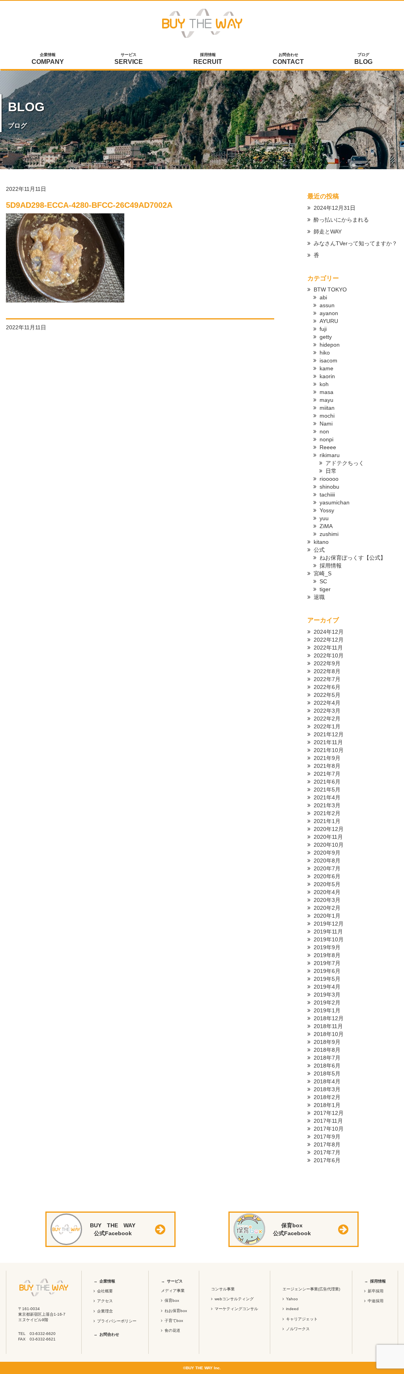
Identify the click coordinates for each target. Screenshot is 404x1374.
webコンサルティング (234, 1299)
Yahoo (292, 1299)
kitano (321, 542)
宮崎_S (322, 573)
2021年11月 (328, 742)
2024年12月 (329, 632)
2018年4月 (327, 1081)
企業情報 (48, 58)
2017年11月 (328, 1121)
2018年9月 (327, 1042)
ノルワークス (298, 1329)
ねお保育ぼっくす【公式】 (353, 557)
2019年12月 (329, 923)
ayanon (329, 313)
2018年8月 (327, 1050)
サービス (128, 58)
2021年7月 (327, 774)
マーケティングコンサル (236, 1309)
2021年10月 (329, 750)
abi (323, 297)
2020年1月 (327, 916)
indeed (292, 1309)
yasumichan (335, 502)
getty (326, 337)
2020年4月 (327, 892)
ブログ (363, 58)
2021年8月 (327, 766)
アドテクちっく (344, 463)
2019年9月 (327, 947)
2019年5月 (327, 979)
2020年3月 (327, 900)
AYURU (329, 321)
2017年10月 (329, 1129)
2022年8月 (327, 671)
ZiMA (326, 526)
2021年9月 (327, 758)
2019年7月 (327, 963)
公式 (319, 550)
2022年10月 (329, 655)
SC (323, 581)
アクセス (105, 1301)
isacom (328, 360)
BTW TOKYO (330, 289)
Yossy (327, 510)
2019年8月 (327, 955)
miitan (327, 408)
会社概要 (105, 1291)
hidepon (330, 345)
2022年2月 (327, 718)
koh (324, 384)
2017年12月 (329, 1113)
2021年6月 (327, 781)
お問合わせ (288, 58)
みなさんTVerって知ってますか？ (355, 243)
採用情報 (207, 58)
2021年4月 (327, 797)
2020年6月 (327, 876)
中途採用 (375, 1301)
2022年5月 (327, 695)
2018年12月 (329, 1018)
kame (326, 368)
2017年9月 (327, 1136)
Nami (326, 423)
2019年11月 (328, 931)
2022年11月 (328, 647)
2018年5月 (327, 1073)
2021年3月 (327, 805)
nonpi (326, 439)
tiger (325, 589)
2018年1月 (327, 1105)
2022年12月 (329, 640)
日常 (331, 471)
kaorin (327, 376)
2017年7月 (327, 1152)
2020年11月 (328, 837)
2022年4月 (327, 703)
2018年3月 (327, 1089)
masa (326, 392)
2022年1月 (327, 726)
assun (327, 305)
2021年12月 (329, 734)
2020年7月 (327, 868)
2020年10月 (329, 845)
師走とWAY (328, 231)
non (324, 431)
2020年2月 (327, 908)
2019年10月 (329, 939)
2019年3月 (327, 994)
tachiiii (327, 494)
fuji (323, 329)
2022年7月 (327, 679)
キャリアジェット (302, 1319)
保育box (172, 1300)
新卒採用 (375, 1291)
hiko (325, 352)
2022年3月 (327, 711)
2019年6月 (327, 971)
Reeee (328, 447)
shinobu (329, 487)
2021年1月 (327, 821)
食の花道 (172, 1330)
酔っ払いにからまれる (341, 220)
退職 (319, 597)
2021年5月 (327, 789)
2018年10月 (329, 1034)
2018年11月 (328, 1026)
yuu (324, 518)
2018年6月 (327, 1065)
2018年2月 (327, 1097)
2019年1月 (327, 1010)
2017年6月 (327, 1160)
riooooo (329, 479)
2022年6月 (327, 687)
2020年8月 (327, 860)
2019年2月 (327, 1002)
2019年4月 (327, 987)
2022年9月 (327, 663)
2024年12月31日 (334, 208)
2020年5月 (327, 884)
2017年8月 (327, 1144)
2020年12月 (329, 829)
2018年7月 (327, 1058)
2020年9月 (327, 852)
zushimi (329, 534)
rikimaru (330, 455)
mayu (326, 400)
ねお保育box (176, 1311)
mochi (327, 416)
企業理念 (105, 1311)
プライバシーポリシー (117, 1321)
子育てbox (174, 1320)
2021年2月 (327, 813)
